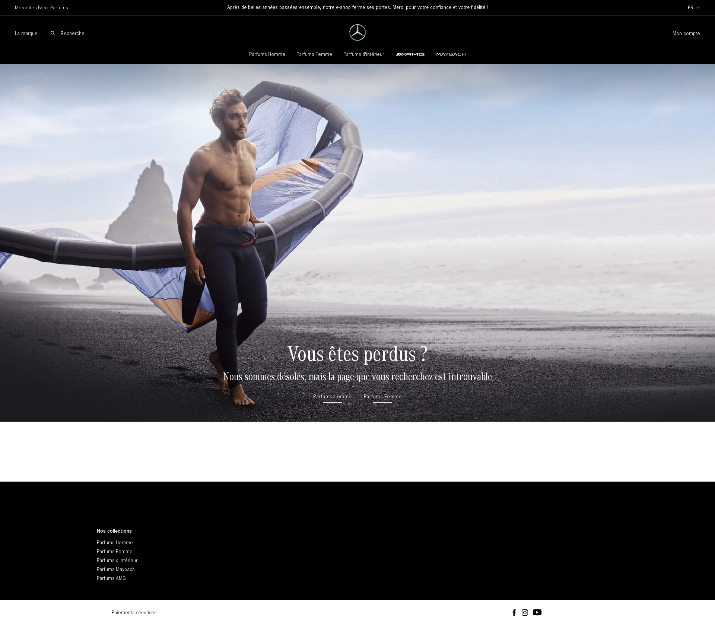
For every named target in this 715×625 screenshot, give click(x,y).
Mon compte (686, 33)
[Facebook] (514, 612)
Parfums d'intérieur (363, 54)
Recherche (73, 33)
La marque (26, 33)
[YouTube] (537, 613)
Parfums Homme (267, 54)
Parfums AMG (111, 578)
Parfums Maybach (116, 569)
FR (690, 7)
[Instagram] (525, 612)
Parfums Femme (314, 54)
